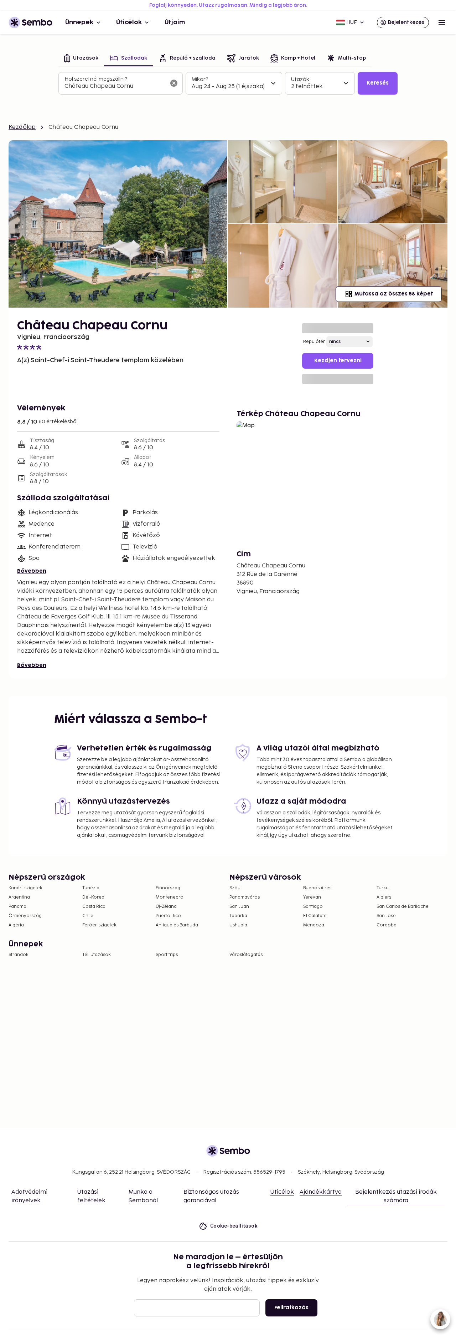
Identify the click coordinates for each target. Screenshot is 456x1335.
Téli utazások (96, 954)
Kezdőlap (22, 127)
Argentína (19, 897)
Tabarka (238, 916)
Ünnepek (79, 22)
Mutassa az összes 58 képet (393, 294)
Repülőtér (314, 341)
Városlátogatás (246, 954)
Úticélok (129, 22)
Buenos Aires (317, 888)
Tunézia (90, 888)
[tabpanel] (228, 83)
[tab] (81, 58)
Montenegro (169, 897)
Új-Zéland (166, 906)
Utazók (300, 79)
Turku (383, 888)
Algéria (16, 925)
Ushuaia (238, 925)
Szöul (235, 888)
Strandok (18, 954)
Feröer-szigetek (99, 925)
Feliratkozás (291, 1307)
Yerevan (312, 897)
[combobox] (114, 86)
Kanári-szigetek (25, 888)
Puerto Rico (168, 916)
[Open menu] (441, 22)
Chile (87, 916)
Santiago (313, 906)
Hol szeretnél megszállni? (95, 79)
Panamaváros (244, 897)
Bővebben (31, 571)
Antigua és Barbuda (177, 925)
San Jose (386, 916)
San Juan (239, 906)
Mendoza (313, 925)
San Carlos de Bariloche (403, 906)
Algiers (384, 897)
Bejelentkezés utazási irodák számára (396, 1196)
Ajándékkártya (321, 1192)
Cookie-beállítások (233, 1226)
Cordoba (387, 925)
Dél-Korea (93, 897)
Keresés (378, 83)
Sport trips (167, 954)
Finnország (168, 888)
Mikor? (200, 79)
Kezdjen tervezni (338, 360)
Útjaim (175, 22)
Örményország (25, 916)
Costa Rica (93, 906)
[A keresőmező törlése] (174, 83)
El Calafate (315, 916)
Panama (17, 906)
